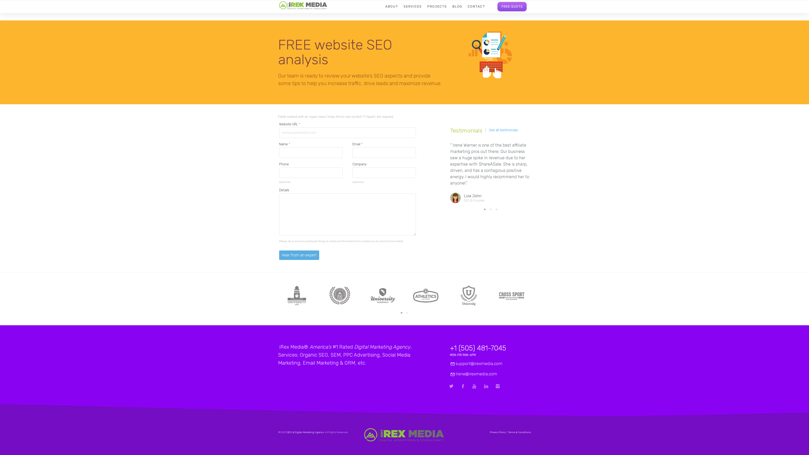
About (391, 6)
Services (413, 6)
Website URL (291, 124)
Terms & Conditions (519, 432)
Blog (457, 6)
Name (284, 144)
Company (359, 164)
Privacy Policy (498, 432)
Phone (284, 164)
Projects (437, 6)
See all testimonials (503, 130)
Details (284, 190)
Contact (476, 6)
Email (357, 144)
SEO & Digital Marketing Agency (305, 432)
